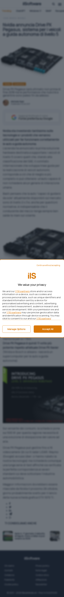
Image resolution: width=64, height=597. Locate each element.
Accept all (47, 329)
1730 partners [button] (22, 291)
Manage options (16, 329)
